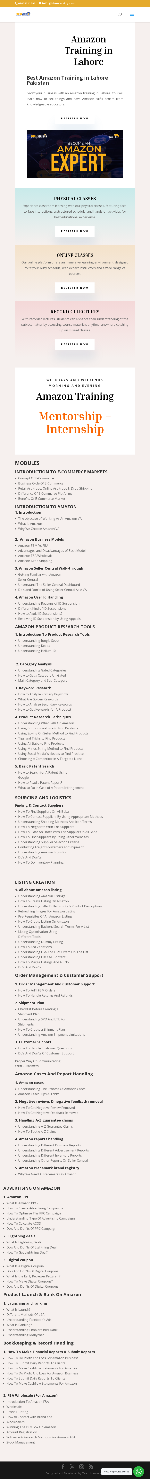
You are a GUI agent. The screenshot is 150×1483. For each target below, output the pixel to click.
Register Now (75, 118)
